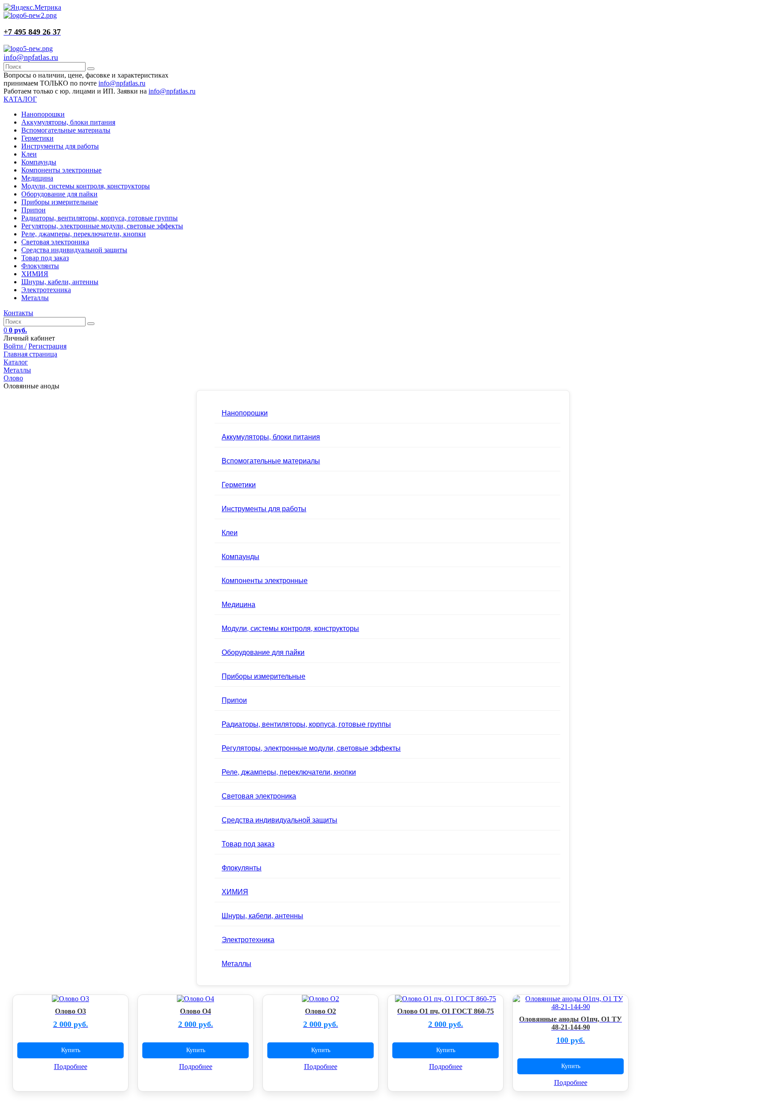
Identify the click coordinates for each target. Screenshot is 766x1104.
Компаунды (38, 162)
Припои (33, 210)
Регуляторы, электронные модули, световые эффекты (102, 226)
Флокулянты (40, 266)
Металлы (35, 297)
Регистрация (47, 346)
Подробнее (70, 1066)
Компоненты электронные (61, 170)
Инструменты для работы (60, 146)
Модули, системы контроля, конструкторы (85, 186)
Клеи (29, 154)
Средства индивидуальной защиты (74, 250)
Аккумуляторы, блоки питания (68, 122)
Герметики (37, 138)
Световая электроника (55, 242)
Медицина (37, 178)
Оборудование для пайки (59, 194)
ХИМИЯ (34, 274)
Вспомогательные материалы (65, 130)
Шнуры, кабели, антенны (59, 282)
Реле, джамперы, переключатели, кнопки (83, 234)
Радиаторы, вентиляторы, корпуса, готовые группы (99, 218)
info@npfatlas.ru (31, 57)
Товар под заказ (45, 258)
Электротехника (46, 290)
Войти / (15, 346)
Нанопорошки (43, 114)
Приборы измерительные (59, 202)
